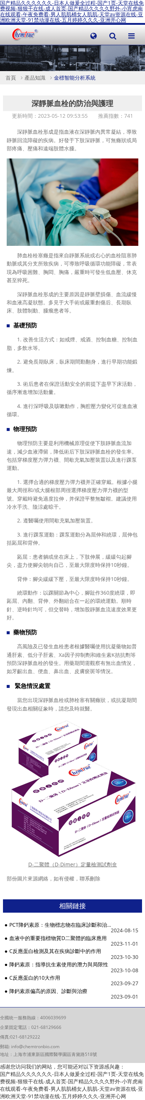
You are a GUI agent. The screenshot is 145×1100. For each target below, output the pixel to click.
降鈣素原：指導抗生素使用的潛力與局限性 (58, 964)
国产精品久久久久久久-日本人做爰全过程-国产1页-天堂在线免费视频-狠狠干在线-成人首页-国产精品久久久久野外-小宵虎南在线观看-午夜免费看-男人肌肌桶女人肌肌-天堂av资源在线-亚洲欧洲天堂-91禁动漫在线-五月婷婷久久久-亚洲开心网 (72, 1085)
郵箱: (5, 1046)
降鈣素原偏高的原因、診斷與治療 (48, 991)
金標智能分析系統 (75, 77)
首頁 (11, 77)
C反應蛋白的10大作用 (34, 977)
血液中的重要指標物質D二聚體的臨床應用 (58, 938)
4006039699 (53, 1017)
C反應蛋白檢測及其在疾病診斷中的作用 (55, 951)
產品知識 (35, 77)
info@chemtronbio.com (35, 1046)
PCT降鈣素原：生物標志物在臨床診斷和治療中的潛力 (60, 924)
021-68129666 (46, 1027)
